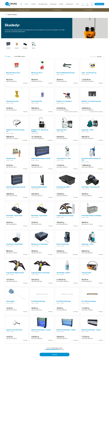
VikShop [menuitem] (26, 4)
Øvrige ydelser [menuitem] (53, 4)
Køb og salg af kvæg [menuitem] (42, 4)
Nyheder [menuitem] (61, 4)
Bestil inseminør (99, 4)
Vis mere (54, 354)
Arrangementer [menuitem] (69, 4)
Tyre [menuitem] (21, 4)
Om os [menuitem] (77, 4)
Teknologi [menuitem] (33, 4)
